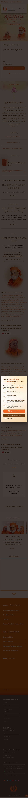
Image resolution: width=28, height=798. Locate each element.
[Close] (24, 377)
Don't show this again (10, 418)
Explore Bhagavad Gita (15, 411)
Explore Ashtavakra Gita (15, 415)
